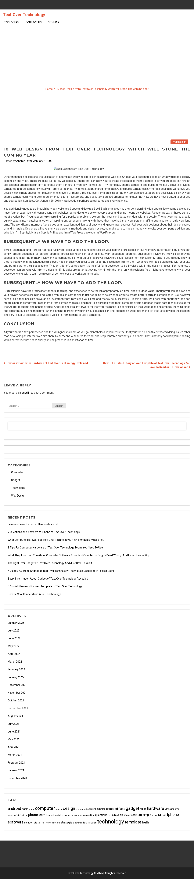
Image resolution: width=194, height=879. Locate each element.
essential (91, 809)
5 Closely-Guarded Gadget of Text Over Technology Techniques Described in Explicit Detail (61, 570)
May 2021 (14, 739)
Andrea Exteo (24, 160)
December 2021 (17, 684)
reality (111, 815)
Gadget (15, 480)
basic (25, 808)
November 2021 (17, 692)
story (57, 822)
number (66, 815)
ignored (175, 809)
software (15, 822)
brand (31, 809)
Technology (18, 487)
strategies (67, 822)
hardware (155, 808)
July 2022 (13, 630)
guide (143, 809)
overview (75, 815)
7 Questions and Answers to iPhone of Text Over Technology (44, 532)
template (133, 822)
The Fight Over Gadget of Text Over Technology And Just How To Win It (50, 563)
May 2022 (14, 646)
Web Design (179, 141)
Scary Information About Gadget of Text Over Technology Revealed (48, 578)
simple (146, 815)
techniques (90, 822)
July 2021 (13, 723)
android (14, 808)
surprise (78, 823)
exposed (112, 809)
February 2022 (16, 669)
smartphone (168, 814)
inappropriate (14, 815)
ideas (168, 809)
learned (50, 815)
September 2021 (18, 708)
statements (41, 822)
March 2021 (15, 754)
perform (83, 815)
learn (41, 815)
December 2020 (17, 778)
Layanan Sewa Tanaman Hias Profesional (33, 524)
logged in (25, 392)
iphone (32, 815)
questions (101, 815)
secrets (128, 815)
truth (145, 822)
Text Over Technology (24, 14)
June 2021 (14, 731)
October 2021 (16, 700)
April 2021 (14, 747)
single (154, 815)
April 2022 (14, 653)
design (69, 808)
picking (91, 815)
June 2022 (14, 638)
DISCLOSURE (11, 22)
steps (51, 822)
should (137, 815)
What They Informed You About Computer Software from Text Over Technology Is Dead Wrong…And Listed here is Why (79, 555)
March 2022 (15, 661)
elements (80, 809)
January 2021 (16, 770)
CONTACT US (34, 22)
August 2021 (15, 716)
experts (101, 809)
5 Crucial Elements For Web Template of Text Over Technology (45, 586)
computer (45, 808)
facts (121, 809)
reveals (118, 814)
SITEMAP (53, 22)
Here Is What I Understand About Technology (34, 594)
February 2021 (16, 762)
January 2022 (16, 677)
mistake (59, 815)
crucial (59, 809)
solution (28, 822)
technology (110, 821)
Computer (17, 472)
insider (23, 815)
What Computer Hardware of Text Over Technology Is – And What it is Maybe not (56, 539)
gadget (132, 808)
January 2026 (16, 622)
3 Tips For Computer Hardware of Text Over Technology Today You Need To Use (55, 547)
